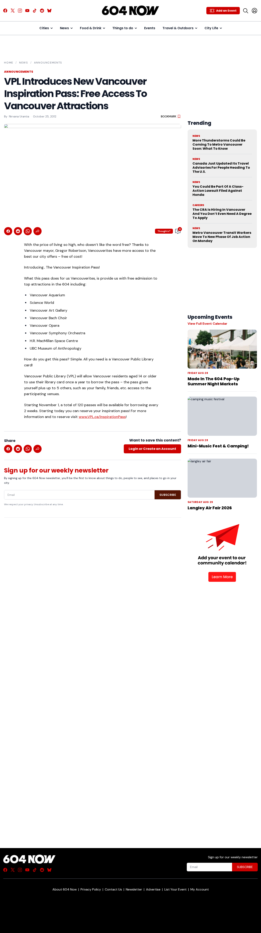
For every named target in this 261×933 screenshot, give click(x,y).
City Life (211, 28)
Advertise (153, 889)
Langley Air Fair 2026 (210, 508)
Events (149, 28)
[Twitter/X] (13, 11)
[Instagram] (20, 11)
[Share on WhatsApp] (28, 231)
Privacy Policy (91, 889)
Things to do (122, 28)
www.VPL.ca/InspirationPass (102, 416)
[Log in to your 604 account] (254, 10)
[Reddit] (42, 11)
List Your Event (175, 889)
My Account (199, 889)
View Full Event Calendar (207, 323)
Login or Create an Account (152, 448)
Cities (44, 28)
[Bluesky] (49, 11)
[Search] (245, 10)
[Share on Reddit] (18, 231)
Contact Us (113, 889)
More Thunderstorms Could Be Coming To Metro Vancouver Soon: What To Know (218, 144)
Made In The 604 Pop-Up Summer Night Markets (213, 381)
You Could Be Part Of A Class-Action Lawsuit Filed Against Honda (217, 190)
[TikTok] (35, 11)
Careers (198, 205)
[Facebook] (5, 11)
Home (8, 62)
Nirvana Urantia (19, 116)
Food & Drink (90, 28)
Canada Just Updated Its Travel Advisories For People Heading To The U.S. (221, 167)
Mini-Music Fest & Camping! (218, 446)
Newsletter (134, 889)
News (64, 28)
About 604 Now (64, 889)
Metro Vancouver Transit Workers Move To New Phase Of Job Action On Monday (221, 236)
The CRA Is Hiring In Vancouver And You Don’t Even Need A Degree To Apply (222, 213)
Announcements (48, 62)
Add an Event (226, 11)
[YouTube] (27, 11)
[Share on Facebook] (8, 231)
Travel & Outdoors (178, 28)
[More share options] (37, 231)
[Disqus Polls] (92, 574)
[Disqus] (92, 676)
